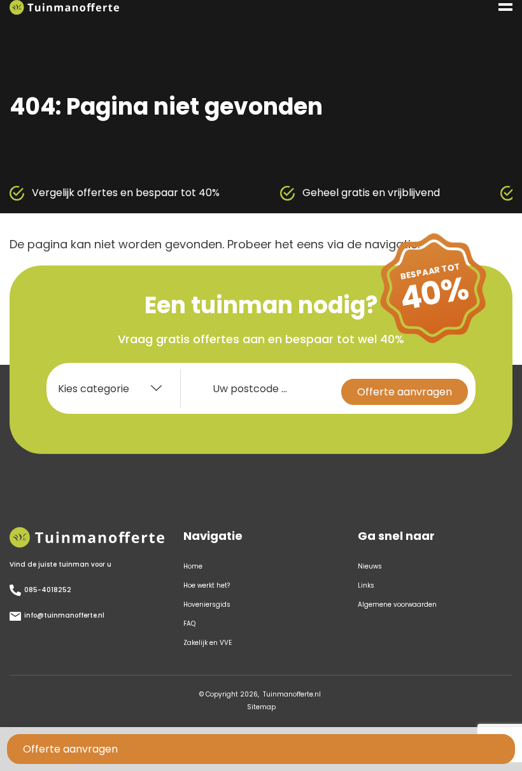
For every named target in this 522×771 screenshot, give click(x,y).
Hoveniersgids (206, 604)
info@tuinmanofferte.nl (64, 615)
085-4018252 (47, 590)
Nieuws (370, 566)
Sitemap (261, 707)
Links (366, 585)
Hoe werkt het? (206, 585)
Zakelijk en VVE (207, 642)
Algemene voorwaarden (397, 604)
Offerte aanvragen (70, 749)
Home (192, 566)
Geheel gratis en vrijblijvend (294, 192)
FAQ (189, 623)
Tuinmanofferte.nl (292, 694)
